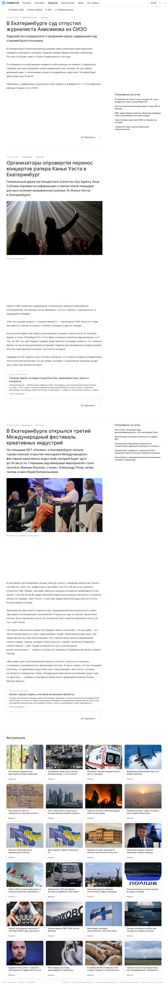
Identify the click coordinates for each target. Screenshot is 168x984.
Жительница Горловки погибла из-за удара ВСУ (136, 437)
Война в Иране (35, 10)
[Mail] (3, 3)
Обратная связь (147, 982)
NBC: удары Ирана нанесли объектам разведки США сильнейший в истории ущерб (138, 114)
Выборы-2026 (17, 10)
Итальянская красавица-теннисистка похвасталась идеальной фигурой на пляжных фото (137, 444)
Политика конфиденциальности (106, 982)
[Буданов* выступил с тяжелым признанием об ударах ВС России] (25, 959)
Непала (93, 598)
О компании (11, 982)
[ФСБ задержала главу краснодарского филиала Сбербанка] (64, 959)
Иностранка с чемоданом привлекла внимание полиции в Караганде (137, 458)
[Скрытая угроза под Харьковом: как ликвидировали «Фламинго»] (143, 959)
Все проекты (30, 982)
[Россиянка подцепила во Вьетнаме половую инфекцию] (25, 763)
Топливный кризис (65, 10)
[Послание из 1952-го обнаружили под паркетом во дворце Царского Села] (25, 802)
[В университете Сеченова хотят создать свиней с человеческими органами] (103, 959)
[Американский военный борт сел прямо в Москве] (143, 763)
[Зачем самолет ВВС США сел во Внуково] (64, 920)
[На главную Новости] (12, 3)
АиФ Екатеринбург (29, 17)
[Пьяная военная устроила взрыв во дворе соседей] (143, 880)
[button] (54, 228)
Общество (44, 17)
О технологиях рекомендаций (82, 982)
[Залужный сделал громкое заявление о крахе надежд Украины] (143, 841)
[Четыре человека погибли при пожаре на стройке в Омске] (143, 920)
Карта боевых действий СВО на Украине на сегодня (136, 121)
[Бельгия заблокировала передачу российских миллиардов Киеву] (25, 841)
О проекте (65, 982)
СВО (49, 10)
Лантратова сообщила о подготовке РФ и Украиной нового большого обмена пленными (137, 451)
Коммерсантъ (27, 157)
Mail (3, 982)
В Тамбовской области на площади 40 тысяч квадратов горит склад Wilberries (137, 100)
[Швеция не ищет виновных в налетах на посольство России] (103, 841)
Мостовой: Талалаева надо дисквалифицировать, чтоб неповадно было (136, 431)
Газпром (62, 310)
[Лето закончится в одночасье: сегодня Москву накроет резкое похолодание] (64, 802)
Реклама (21, 982)
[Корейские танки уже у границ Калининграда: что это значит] (64, 763)
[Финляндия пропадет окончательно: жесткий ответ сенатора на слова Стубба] (103, 920)
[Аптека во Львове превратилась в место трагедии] (103, 763)
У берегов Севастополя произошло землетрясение (132, 128)
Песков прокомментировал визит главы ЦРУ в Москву (137, 107)
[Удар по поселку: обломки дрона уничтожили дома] (103, 802)
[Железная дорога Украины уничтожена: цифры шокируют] (103, 880)
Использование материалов (129, 982)
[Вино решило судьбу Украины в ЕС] (64, 841)
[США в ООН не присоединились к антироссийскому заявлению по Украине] (25, 880)
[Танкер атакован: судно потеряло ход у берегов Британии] (143, 802)
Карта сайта (159, 982)
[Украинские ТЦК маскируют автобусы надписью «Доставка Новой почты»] (64, 880)
